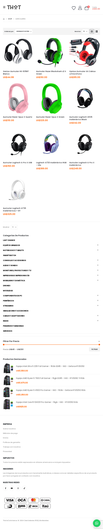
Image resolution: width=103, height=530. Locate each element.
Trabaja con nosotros (12, 447)
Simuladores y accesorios (15, 311)
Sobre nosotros (9, 429)
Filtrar (94, 349)
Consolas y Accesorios (14, 260)
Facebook (5, 488)
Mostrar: (78, 31)
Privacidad (7, 451)
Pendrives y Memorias (13, 326)
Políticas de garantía (11, 442)
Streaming (8, 306)
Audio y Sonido (10, 265)
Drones (6, 285)
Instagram (18, 488)
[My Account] (80, 8)
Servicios (7, 331)
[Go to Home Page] (4, 19)
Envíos (5, 438)
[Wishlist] (73, 8)
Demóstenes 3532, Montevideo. (36, 520)
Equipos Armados (11, 245)
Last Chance (9, 240)
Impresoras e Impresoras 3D (16, 275)
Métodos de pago (10, 433)
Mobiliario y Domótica (14, 280)
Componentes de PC (12, 295)
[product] (8, 368)
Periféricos (8, 300)
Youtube (11, 488)
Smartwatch (9, 255)
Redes (5, 321)
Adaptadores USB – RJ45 (15, 361)
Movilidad (8, 290)
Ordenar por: (9, 31)
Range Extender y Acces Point (17, 356)
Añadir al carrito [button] (29, 41)
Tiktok (24, 488)
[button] (5, 7)
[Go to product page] (18, 52)
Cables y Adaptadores (13, 316)
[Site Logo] (14, 7)
